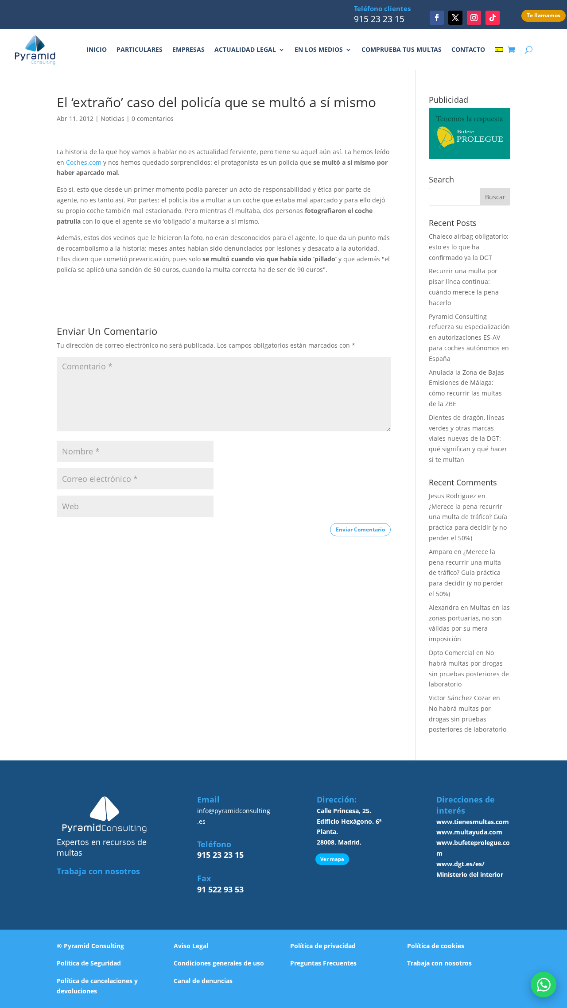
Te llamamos (543, 15)
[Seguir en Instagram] (474, 18)
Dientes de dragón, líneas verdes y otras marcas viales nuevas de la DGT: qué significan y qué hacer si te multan (468, 438)
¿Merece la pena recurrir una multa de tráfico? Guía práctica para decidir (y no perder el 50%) (466, 572)
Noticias (112, 118)
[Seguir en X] (455, 18)
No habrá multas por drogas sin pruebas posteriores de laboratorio (467, 719)
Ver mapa (332, 859)
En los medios (319, 49)
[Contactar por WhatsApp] (543, 984)
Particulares (140, 49)
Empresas (188, 49)
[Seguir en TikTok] (492, 18)
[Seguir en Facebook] (437, 18)
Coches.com (82, 162)
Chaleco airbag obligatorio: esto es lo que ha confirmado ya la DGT (469, 247)
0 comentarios (153, 118)
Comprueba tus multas (401, 49)
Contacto (468, 49)
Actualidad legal (245, 49)
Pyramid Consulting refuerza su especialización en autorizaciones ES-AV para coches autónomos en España (469, 337)
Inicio (96, 49)
